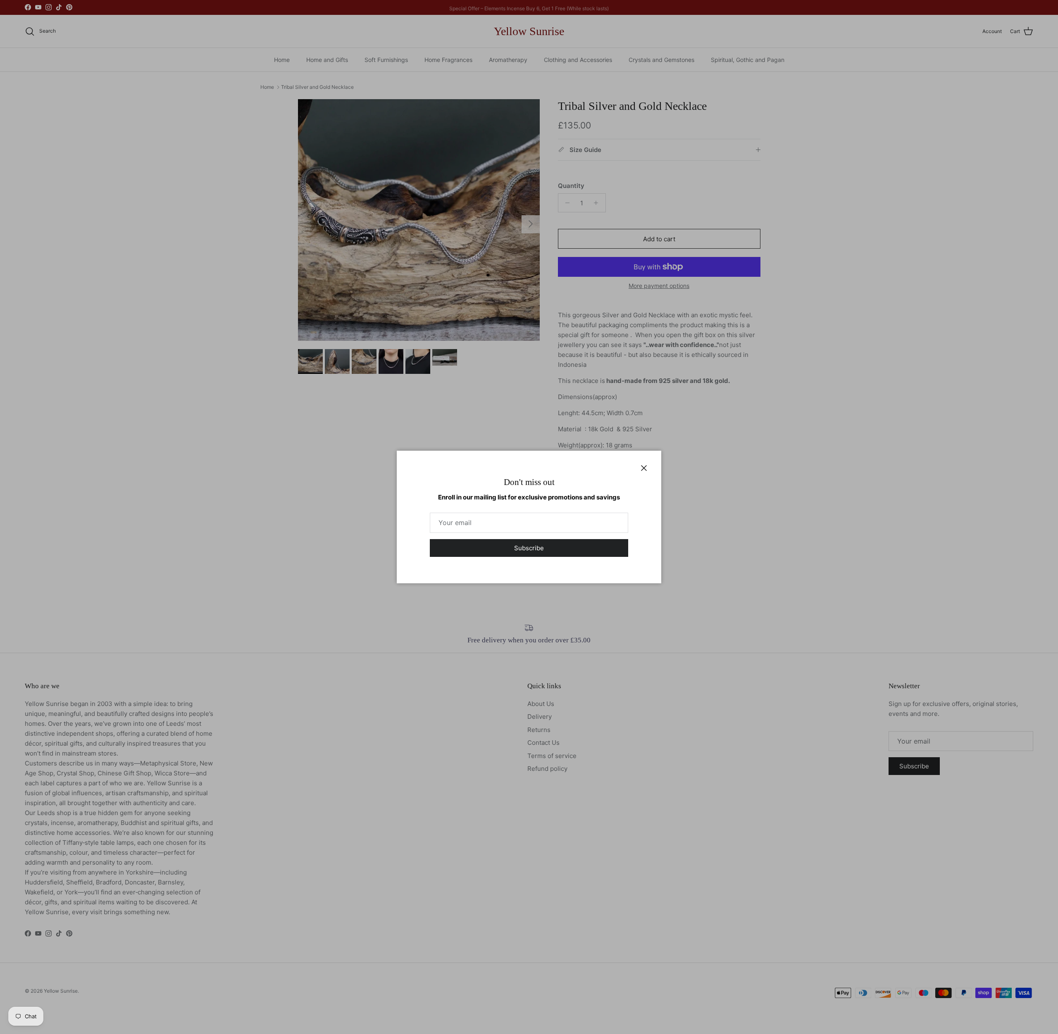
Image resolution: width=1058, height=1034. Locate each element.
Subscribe (529, 548)
